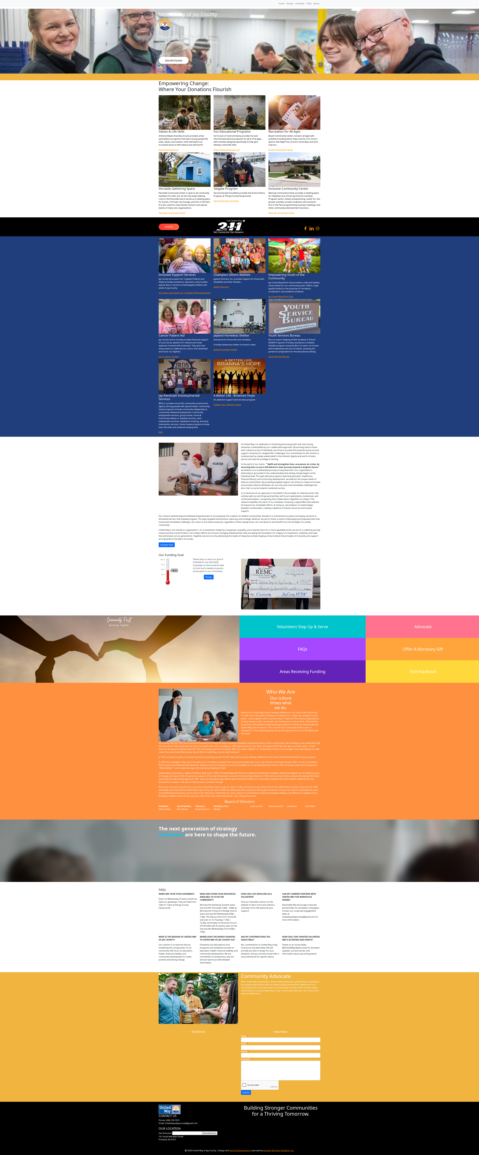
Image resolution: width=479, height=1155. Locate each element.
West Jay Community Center (281, 213)
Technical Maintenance (240, 1150)
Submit (246, 1092)
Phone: (245, 1051)
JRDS (161, 432)
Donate (169, 226)
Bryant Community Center (280, 149)
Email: (244, 1043)
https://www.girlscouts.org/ (227, 149)
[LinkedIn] (311, 229)
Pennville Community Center (172, 213)
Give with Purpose (173, 60)
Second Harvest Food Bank (226, 201)
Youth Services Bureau (279, 356)
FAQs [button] (309, 3)
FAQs (302, 649)
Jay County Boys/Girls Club (280, 296)
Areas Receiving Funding (302, 671)
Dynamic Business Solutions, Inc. (278, 1150)
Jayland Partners (221, 287)
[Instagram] (317, 229)
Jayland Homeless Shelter (225, 349)
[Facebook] (305, 229)
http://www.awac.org (169, 149)
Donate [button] (289, 3)
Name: (244, 1036)
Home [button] (281, 3)
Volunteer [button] (300, 3)
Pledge (208, 577)
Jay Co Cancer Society (169, 356)
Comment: (246, 1059)
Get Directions (165, 1133)
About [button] (316, 3)
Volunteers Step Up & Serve (302, 626)
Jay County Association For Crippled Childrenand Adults (185, 293)
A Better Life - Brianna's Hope (227, 404)
